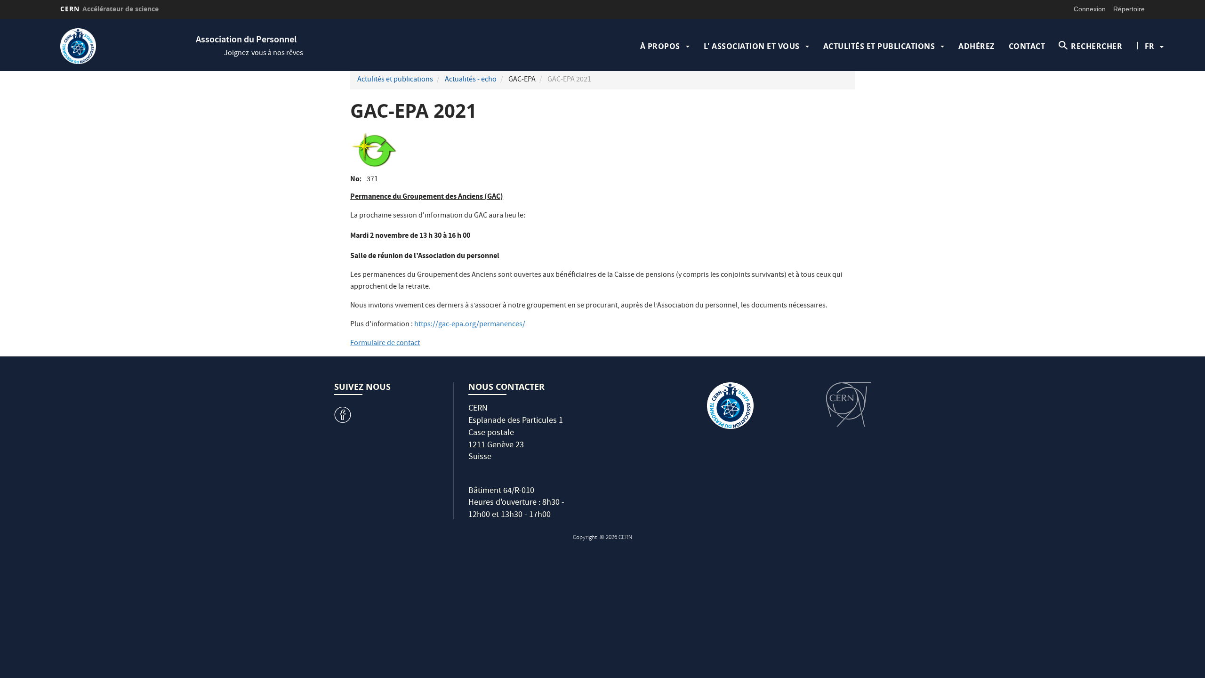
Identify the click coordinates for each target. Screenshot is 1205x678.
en (1151, 76)
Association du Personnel (246, 40)
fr (1149, 46)
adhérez (976, 46)
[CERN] (848, 404)
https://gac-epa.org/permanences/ (469, 325)
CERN (109, 8)
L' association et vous (752, 46)
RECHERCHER (1096, 46)
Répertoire (1129, 9)
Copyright (585, 537)
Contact (1027, 46)
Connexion (1090, 9)
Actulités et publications (879, 46)
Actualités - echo (471, 80)
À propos (660, 46)
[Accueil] (125, 46)
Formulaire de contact (385, 343)
